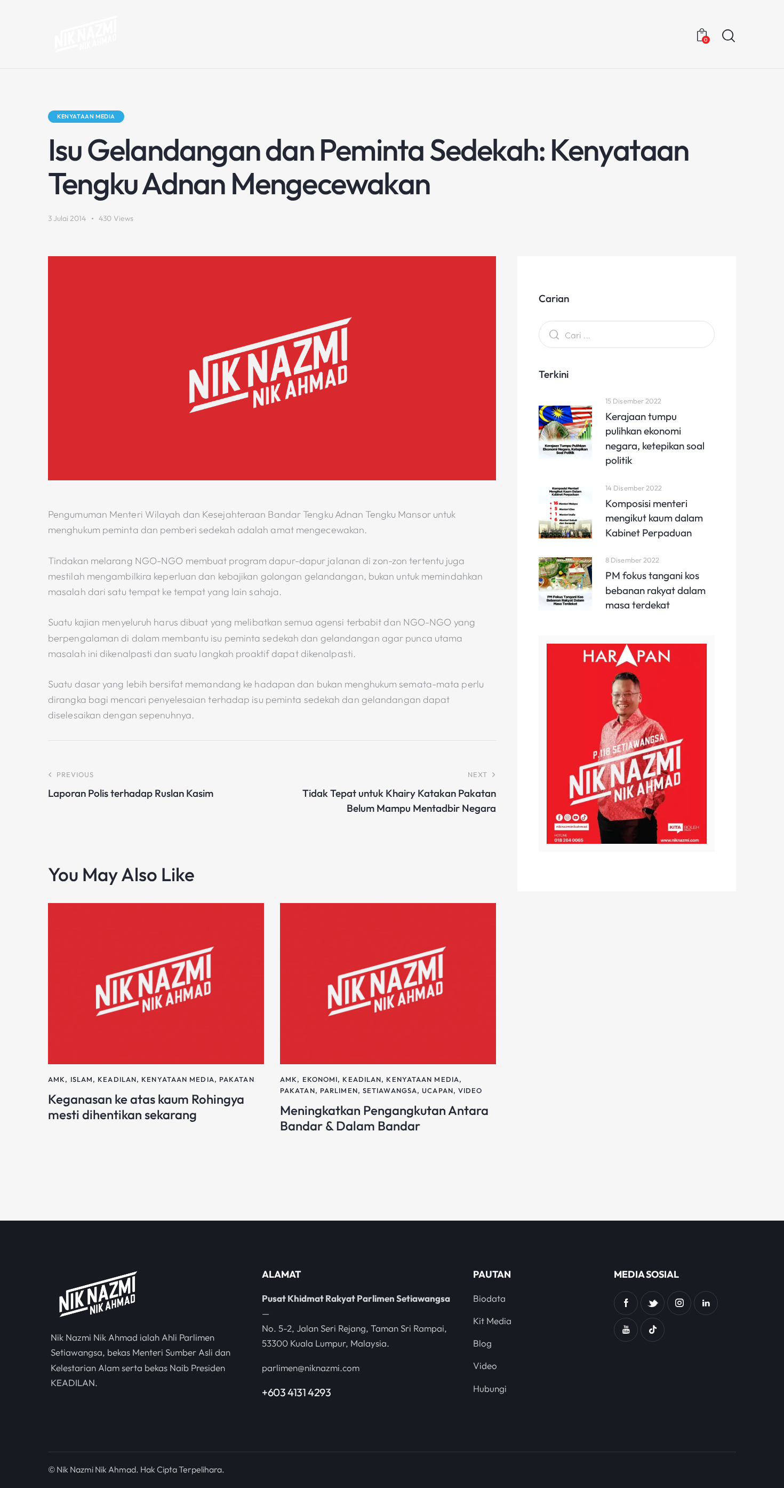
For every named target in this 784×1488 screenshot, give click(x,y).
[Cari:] (627, 335)
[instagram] (679, 1303)
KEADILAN (117, 1079)
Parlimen (339, 1090)
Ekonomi (320, 1079)
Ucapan (437, 1090)
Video (470, 1090)
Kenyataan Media (86, 116)
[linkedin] (706, 1303)
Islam (81, 1079)
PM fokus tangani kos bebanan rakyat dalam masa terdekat (655, 590)
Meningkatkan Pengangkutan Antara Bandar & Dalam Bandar (384, 1118)
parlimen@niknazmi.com (310, 1367)
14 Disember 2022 (633, 488)
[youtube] (626, 1330)
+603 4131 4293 (296, 1392)
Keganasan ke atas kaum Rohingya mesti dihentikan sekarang (146, 1106)
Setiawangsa (390, 1090)
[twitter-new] (653, 1303)
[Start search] (728, 36)
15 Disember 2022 (633, 401)
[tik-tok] (653, 1330)
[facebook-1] (626, 1303)
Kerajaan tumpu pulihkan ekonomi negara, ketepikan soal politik (655, 438)
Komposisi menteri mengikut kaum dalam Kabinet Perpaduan (654, 518)
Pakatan (236, 1079)
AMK (56, 1079)
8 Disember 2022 (632, 560)
